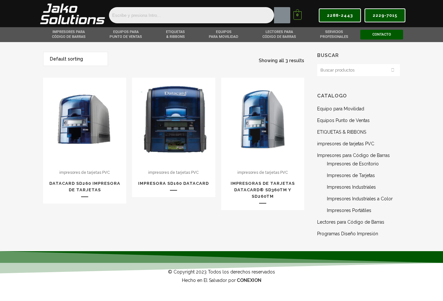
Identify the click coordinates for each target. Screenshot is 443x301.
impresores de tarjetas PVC (84, 172)
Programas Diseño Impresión (347, 233)
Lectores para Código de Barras (279, 34)
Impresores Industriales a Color (360, 198)
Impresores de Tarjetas (351, 175)
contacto (381, 34)
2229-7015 (385, 15)
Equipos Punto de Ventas (343, 120)
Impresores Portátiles (349, 210)
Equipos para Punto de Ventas (126, 34)
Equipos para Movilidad (223, 34)
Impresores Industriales (351, 187)
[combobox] (75, 59)
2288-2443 (340, 15)
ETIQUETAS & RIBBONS (175, 34)
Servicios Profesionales (334, 34)
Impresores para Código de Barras (69, 34)
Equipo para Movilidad (340, 108)
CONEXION (249, 280)
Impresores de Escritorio (353, 163)
